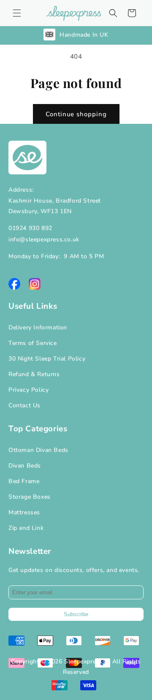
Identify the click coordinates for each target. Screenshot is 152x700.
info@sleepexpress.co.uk (43, 239)
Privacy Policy (28, 390)
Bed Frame (23, 481)
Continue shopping (76, 114)
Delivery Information (37, 327)
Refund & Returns (34, 374)
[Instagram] (35, 284)
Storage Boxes (29, 497)
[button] (17, 13)
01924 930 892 (30, 228)
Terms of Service (32, 343)
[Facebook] (14, 284)
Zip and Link (25, 528)
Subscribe (76, 614)
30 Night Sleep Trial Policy (46, 359)
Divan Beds (24, 466)
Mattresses (24, 512)
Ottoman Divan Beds (38, 450)
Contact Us (24, 405)
